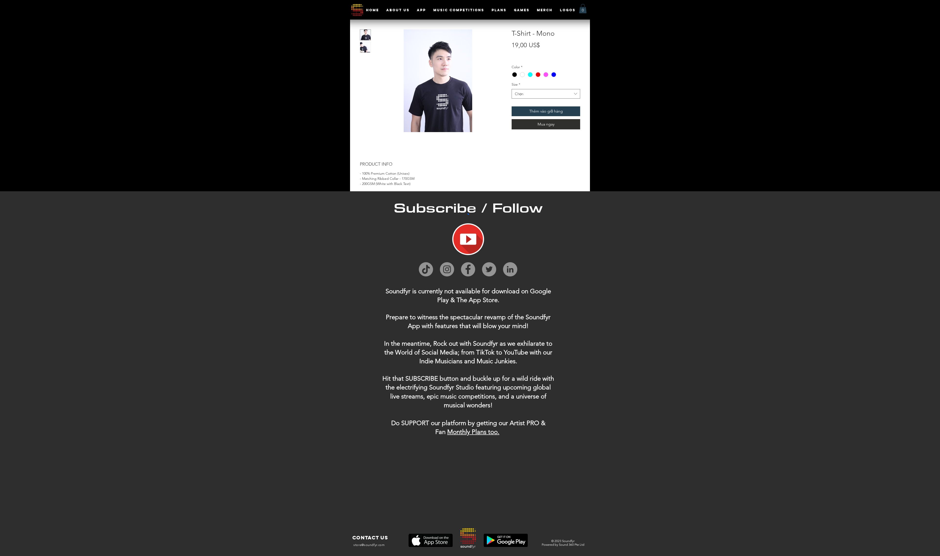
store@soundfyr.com (369, 545)
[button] (583, 8)
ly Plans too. (482, 432)
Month (456, 432)
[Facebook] (468, 269)
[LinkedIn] (510, 269)
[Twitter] (489, 269)
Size (516, 84)
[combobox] (546, 94)
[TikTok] (426, 269)
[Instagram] (447, 269)
